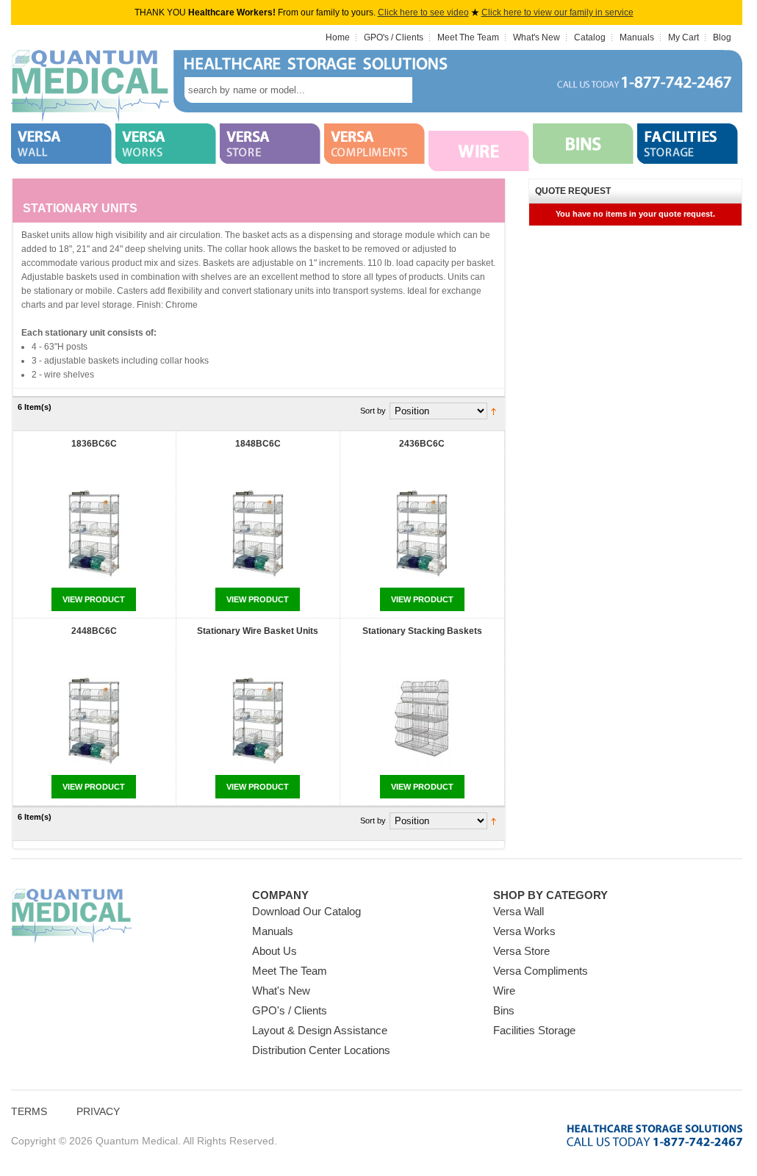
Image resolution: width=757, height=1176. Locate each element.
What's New (536, 37)
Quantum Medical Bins (90, 86)
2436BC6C (422, 444)
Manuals (637, 37)
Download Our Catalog (306, 911)
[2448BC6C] (94, 722)
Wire (504, 990)
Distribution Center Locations (321, 1050)
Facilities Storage (534, 1030)
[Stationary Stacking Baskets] (422, 722)
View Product (93, 599)
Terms (29, 1111)
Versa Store (521, 951)
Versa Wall (518, 911)
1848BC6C (258, 444)
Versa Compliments (540, 970)
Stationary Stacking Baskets (422, 631)
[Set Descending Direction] (493, 410)
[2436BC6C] (422, 535)
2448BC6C (94, 631)
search (434, 90)
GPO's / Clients (393, 37)
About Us (274, 951)
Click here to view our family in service (557, 12)
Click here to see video (423, 12)
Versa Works (524, 931)
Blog (722, 37)
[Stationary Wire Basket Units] (258, 722)
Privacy (98, 1111)
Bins (503, 1010)
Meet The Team (468, 37)
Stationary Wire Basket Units (257, 631)
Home (338, 37)
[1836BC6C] (94, 535)
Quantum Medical (71, 916)
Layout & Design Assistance (319, 1030)
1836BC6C (94, 444)
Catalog (590, 37)
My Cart (683, 37)
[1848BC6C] (258, 535)
